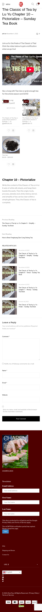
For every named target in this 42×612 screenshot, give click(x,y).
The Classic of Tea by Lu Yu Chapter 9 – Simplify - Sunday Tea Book (28, 255)
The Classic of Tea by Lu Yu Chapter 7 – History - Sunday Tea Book (28, 289)
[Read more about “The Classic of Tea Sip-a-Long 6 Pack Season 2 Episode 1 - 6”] (33, 130)
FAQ (3, 546)
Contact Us (5, 554)
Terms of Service (21, 522)
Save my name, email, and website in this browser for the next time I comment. (20, 410)
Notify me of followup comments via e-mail (19, 364)
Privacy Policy (7, 522)
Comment (6, 336)
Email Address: (8, 486)
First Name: (6, 498)
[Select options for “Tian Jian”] (13, 164)
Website (5, 395)
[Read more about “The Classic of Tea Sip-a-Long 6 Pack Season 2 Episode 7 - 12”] (13, 130)
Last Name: (6, 509)
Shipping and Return (8, 550)
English (9, 572)
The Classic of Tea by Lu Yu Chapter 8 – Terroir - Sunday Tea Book (29, 272)
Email (4, 383)
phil (3, 33)
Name (4, 370)
